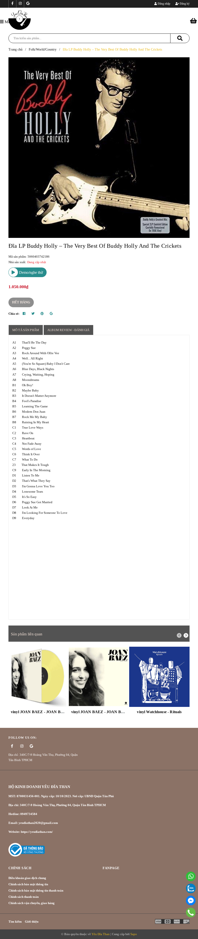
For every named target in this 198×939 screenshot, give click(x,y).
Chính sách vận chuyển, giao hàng (31, 903)
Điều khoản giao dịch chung (27, 878)
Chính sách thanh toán (23, 897)
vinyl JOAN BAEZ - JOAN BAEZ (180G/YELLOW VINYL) (62, 712)
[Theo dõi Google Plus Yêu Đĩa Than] (28, 4)
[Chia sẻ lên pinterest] (42, 314)
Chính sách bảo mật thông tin (28, 884)
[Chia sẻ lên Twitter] (33, 314)
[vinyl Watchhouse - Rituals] (159, 677)
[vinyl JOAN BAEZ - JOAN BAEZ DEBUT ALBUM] (99, 677)
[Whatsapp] (191, 876)
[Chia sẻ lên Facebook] (24, 314)
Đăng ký (184, 3)
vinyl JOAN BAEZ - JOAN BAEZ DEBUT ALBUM (115, 712)
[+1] (51, 314)
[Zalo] (191, 888)
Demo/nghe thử (30, 272)
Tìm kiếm (15, 921)
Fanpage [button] (111, 868)
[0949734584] (191, 912)
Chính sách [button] (19, 868)
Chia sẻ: (13, 313)
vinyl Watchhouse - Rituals (159, 712)
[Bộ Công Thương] (26, 849)
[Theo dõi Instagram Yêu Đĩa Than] (20, 4)
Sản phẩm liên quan (26, 634)
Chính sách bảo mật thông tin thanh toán (35, 890)
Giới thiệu (31, 921)
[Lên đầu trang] (188, 923)
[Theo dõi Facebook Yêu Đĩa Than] (12, 4)
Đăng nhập (163, 3)
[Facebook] (191, 900)
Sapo (133, 934)
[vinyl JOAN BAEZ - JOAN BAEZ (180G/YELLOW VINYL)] (38, 677)
